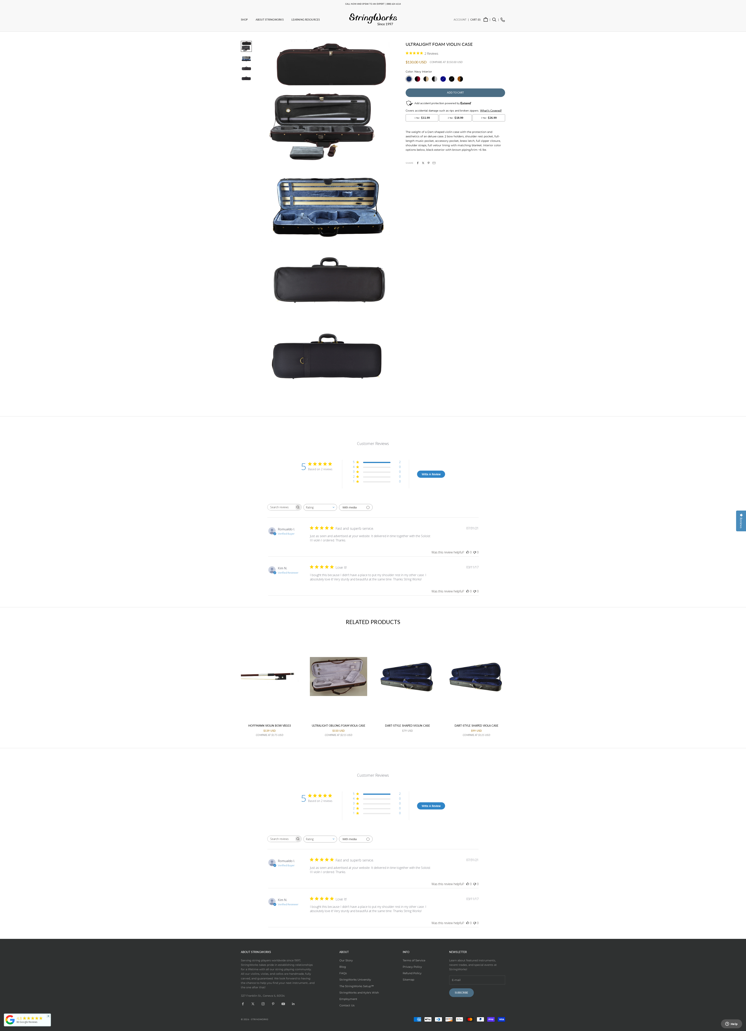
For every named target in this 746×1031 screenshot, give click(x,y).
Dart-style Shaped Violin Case (407, 725)
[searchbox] (281, 507)
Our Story (346, 960)
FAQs (343, 973)
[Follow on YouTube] (283, 1004)
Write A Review (431, 474)
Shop (244, 19)
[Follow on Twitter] (253, 1004)
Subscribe (461, 992)
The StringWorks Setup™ (356, 986)
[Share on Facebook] (417, 162)
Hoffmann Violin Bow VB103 (269, 725)
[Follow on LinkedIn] (293, 1004)
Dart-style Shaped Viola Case (476, 725)
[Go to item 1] (246, 46)
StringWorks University (355, 979)
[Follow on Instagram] (263, 1004)
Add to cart (455, 92)
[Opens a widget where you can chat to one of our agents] (731, 1024)
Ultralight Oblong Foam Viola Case (338, 725)
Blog (342, 967)
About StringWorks (270, 19)
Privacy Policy (412, 967)
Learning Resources (305, 19)
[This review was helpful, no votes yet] (467, 552)
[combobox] (320, 507)
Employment (348, 999)
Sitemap (408, 979)
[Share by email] (434, 162)
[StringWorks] (10, 1020)
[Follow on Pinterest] (273, 1004)
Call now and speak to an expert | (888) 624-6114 (373, 4)
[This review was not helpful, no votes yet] (474, 552)
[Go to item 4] (246, 78)
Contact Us (347, 1005)
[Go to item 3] (246, 68)
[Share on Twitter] (423, 162)
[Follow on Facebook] (243, 1004)
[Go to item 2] (246, 58)
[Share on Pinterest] (428, 162)
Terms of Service (414, 960)
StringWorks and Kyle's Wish (359, 992)
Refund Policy (412, 973)
